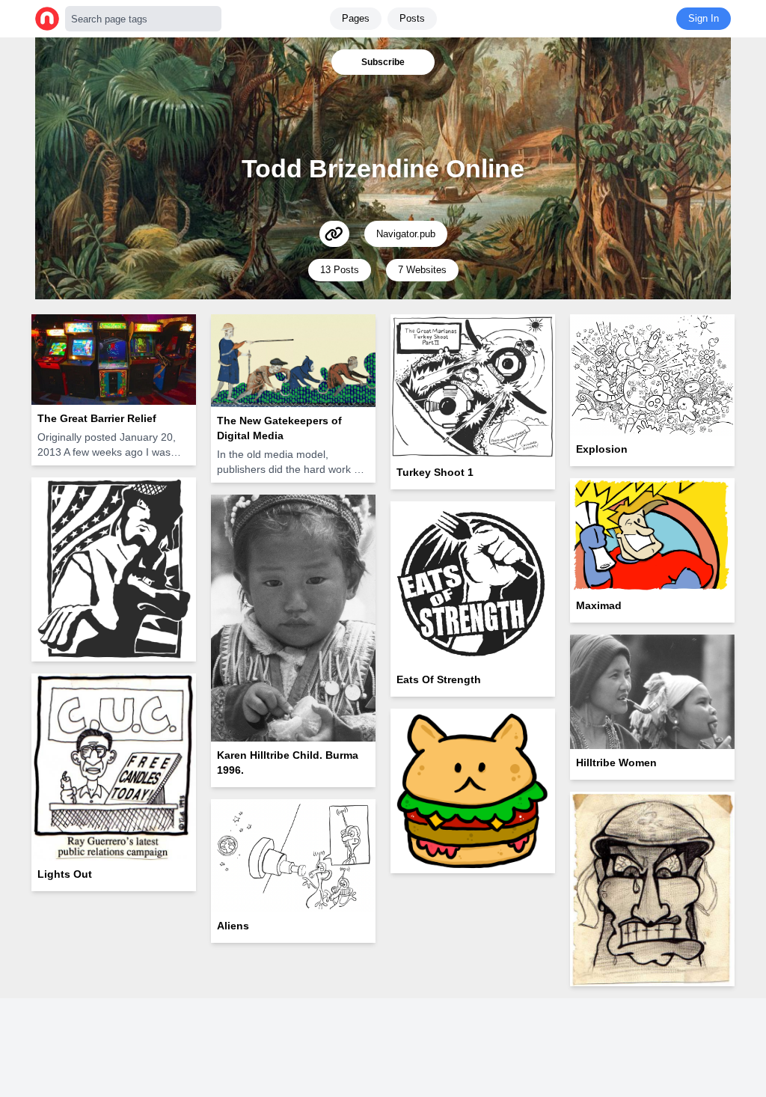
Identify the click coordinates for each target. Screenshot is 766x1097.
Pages (356, 18)
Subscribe (383, 62)
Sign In (703, 18)
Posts (412, 18)
